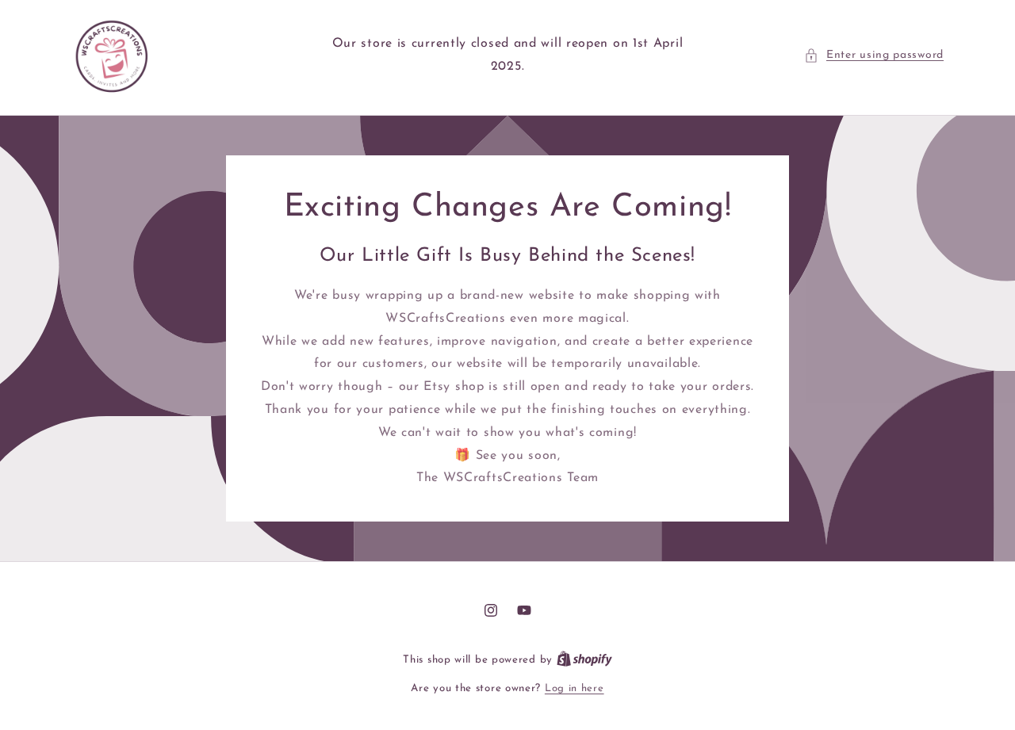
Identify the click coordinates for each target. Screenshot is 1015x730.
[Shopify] (584, 660)
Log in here (574, 688)
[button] (874, 55)
